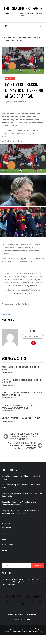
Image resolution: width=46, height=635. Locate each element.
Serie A (4, 550)
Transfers (9, 78)
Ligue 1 (4, 539)
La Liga (4, 533)
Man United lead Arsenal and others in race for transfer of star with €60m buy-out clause (25, 436)
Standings (6, 523)
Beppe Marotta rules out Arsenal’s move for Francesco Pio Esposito (19, 503)
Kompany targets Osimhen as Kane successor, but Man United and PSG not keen (23, 393)
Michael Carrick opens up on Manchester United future (20, 368)
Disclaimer (19, 614)
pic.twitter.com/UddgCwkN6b (23, 285)
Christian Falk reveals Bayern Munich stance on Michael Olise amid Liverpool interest (20, 406)
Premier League (8, 544)
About (10, 614)
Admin (10, 102)
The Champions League (23, 8)
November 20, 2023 (23, 293)
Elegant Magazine (25, 631)
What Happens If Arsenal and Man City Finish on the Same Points (21, 381)
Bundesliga (6, 527)
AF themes (38, 631)
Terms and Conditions (22, 619)
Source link (6, 314)
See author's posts (32, 336)
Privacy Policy (30, 614)
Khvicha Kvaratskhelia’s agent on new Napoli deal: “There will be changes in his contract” (22, 446)
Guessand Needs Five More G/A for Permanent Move (21, 418)
